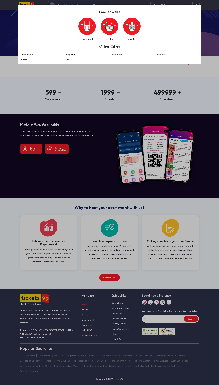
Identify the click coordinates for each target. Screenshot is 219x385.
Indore (24, 59)
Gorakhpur (160, 54)
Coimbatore (116, 54)
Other (68, 59)
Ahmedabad (27, 54)
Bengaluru (70, 54)
